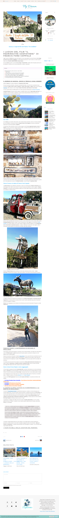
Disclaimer (53, 511)
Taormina (5, 87)
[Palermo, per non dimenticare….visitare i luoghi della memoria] (9, 452)
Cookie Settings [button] (52, 516)
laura (4, 436)
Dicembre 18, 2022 (33, 464)
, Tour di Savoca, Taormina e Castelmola (14, 384)
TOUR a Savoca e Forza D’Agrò (13, 382)
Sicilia (22, 44)
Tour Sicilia (25, 48)
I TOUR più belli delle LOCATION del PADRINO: (13, 77)
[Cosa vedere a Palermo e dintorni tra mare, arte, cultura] (23, 452)
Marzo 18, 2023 (19, 466)
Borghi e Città (20, 48)
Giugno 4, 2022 (40, 436)
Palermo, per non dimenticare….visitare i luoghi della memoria (11, 461)
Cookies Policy (48, 511)
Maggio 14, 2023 (6, 466)
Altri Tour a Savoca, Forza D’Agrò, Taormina (13, 385)
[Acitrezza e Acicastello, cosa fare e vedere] (36, 452)
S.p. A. (21, 375)
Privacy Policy (42, 511)
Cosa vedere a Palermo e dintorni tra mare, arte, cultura (22, 461)
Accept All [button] (56, 516)
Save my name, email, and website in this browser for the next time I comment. (12, 485)
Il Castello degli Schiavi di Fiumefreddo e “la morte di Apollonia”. (17, 76)
